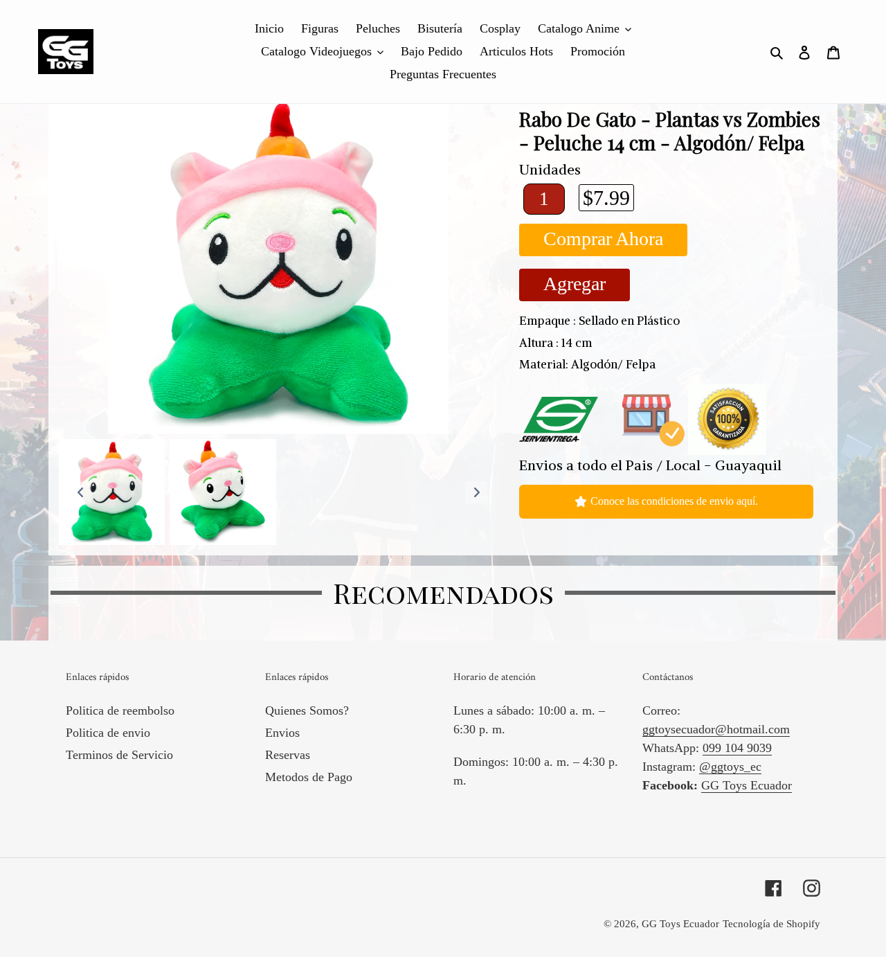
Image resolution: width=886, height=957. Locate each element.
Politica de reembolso (120, 710)
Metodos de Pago (308, 777)
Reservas (287, 755)
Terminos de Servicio (119, 755)
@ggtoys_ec (730, 766)
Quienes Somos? (307, 710)
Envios (282, 733)
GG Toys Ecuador (746, 785)
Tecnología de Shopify (771, 923)
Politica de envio (108, 733)
